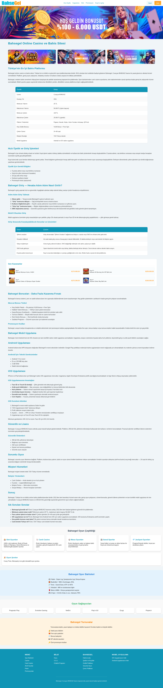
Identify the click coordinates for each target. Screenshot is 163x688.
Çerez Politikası (88, 668)
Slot (82, 3)
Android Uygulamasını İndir (120, 660)
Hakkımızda (86, 658)
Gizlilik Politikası (88, 663)
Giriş (157, 3)
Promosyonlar (29, 671)
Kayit (150, 3)
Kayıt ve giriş (99, 3)
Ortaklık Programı (59, 663)
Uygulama (75, 3)
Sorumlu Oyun (87, 666)
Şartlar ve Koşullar (88, 660)
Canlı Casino (29, 663)
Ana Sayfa (67, 3)
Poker (27, 668)
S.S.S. (56, 660)
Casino (27, 660)
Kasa (55, 658)
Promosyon (89, 3)
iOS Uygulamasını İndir (119, 658)
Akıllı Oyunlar (29, 666)
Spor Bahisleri (29, 658)
